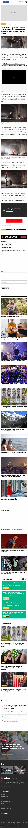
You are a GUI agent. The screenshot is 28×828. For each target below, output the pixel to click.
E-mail (2, 277)
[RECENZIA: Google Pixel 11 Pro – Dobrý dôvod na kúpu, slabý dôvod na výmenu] (14, 563)
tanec (24, 229)
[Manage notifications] (2, 826)
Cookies (3, 798)
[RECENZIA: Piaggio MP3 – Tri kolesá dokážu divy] (14, 520)
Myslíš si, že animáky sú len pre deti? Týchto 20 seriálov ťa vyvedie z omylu (14, 551)
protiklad (18, 229)
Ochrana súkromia (5, 801)
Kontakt (3, 794)
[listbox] (22, 700)
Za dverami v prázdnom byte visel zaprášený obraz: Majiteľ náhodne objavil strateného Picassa (13, 644)
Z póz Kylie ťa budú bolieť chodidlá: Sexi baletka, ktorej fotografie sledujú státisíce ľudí (13, 746)
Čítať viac (7, 752)
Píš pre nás (3, 806)
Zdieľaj (6, 1)
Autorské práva (4, 796)
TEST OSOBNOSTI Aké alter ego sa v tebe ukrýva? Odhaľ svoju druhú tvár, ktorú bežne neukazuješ (15, 707)
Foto (4, 662)
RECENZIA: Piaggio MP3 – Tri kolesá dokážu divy (11, 529)
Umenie (4, 23)
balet (9, 229)
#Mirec (16, 23)
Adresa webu (3, 282)
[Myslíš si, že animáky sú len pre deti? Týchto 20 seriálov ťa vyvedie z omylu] (14, 541)
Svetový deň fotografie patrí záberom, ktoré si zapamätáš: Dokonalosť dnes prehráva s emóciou (13, 668)
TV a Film (4, 685)
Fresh (5, 740)
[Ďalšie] (26, 770)
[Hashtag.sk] (23, 2)
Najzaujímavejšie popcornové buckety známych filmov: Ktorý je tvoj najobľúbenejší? (13, 690)
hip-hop (13, 229)
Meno (2, 271)
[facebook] (1, 787)
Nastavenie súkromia (6, 808)
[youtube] (4, 787)
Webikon (21, 825)
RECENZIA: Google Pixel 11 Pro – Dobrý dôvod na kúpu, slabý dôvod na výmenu (13, 573)
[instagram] (6, 787)
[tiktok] (9, 787)
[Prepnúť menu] (1, 2)
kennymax (12, 825)
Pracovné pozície (7, 579)
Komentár (3, 254)
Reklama (3, 803)
